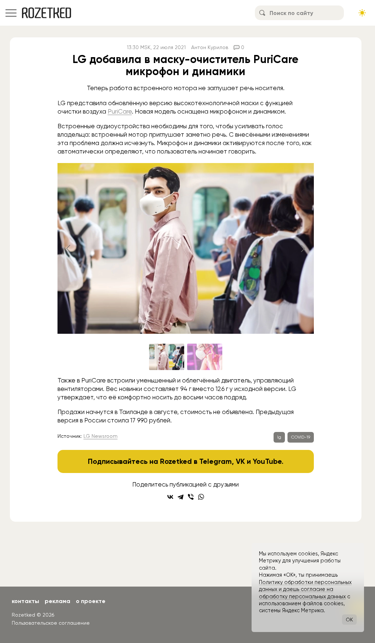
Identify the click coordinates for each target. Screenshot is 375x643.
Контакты (25, 601)
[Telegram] (180, 496)
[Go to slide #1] (166, 357)
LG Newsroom (100, 436)
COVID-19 (300, 437)
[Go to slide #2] (204, 357)
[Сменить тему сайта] (362, 12)
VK (240, 461)
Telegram (215, 461)
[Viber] (190, 496)
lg (279, 437)
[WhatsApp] (201, 496)
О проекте (90, 601)
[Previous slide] (69, 248)
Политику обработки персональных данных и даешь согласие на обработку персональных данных (305, 589)
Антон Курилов (209, 47)
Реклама (57, 601)
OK (349, 619)
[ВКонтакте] (170, 496)
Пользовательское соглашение (51, 623)
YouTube (267, 461)
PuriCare (120, 111)
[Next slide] (302, 248)
